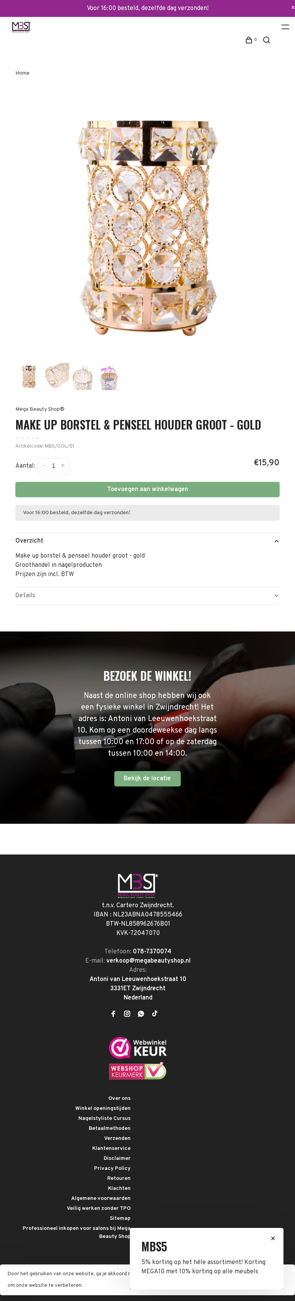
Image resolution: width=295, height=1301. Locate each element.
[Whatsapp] (141, 1015)
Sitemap (120, 1218)
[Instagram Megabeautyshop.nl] (127, 1015)
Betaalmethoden (110, 1128)
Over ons (119, 1098)
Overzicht (29, 541)
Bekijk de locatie (147, 779)
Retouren (119, 1178)
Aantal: (25, 466)
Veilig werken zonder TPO (99, 1208)
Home (22, 73)
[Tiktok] (155, 1015)
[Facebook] (113, 1015)
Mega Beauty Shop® (40, 409)
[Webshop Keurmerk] (138, 1078)
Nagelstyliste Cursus (104, 1118)
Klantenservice (111, 1148)
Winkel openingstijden (103, 1108)
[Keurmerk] (138, 1057)
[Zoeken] (267, 41)
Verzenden (117, 1138)
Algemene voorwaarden (101, 1198)
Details (25, 596)
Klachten (119, 1188)
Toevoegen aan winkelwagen (147, 489)
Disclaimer (117, 1158)
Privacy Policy (112, 1168)
